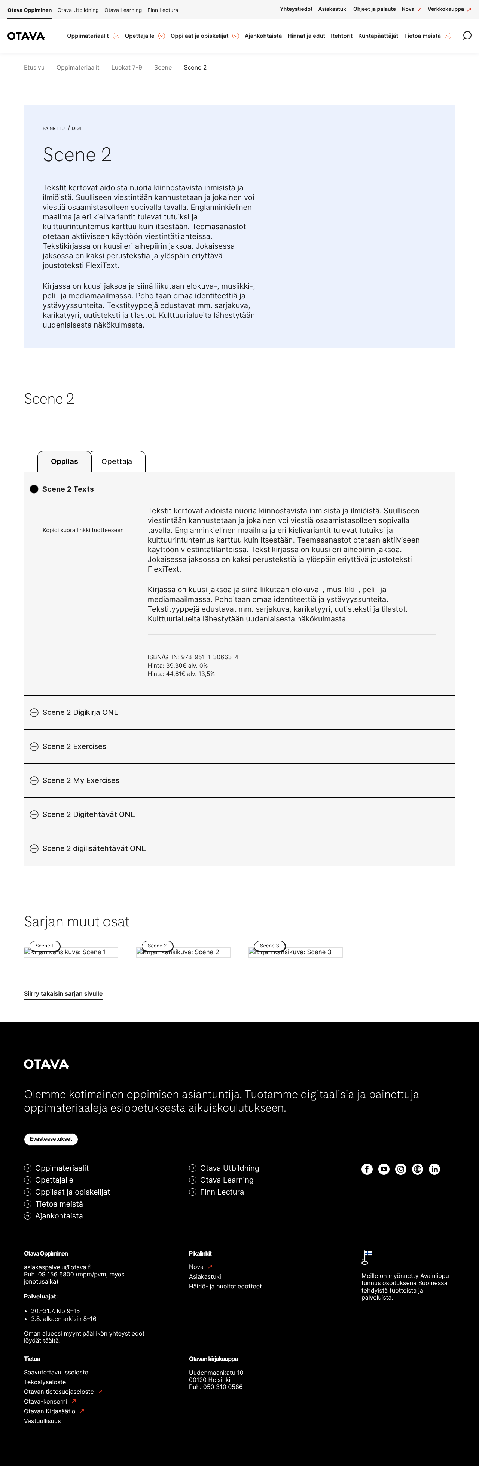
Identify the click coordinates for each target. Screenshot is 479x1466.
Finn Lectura (162, 10)
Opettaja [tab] (116, 461)
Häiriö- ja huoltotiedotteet (225, 1286)
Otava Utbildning (78, 10)
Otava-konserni (46, 1401)
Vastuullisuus (42, 1420)
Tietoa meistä (59, 1203)
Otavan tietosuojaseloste (59, 1391)
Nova (197, 1266)
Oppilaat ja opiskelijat (72, 1191)
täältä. (52, 1340)
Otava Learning (123, 10)
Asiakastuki (205, 1276)
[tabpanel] (239, 669)
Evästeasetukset (51, 1139)
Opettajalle (54, 1179)
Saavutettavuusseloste (56, 1372)
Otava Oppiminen (29, 10)
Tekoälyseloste (45, 1382)
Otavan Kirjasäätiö (50, 1411)
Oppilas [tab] (64, 461)
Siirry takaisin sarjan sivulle (63, 993)
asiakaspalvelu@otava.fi (58, 1267)
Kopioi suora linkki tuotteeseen (83, 530)
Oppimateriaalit (62, 1168)
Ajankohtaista (59, 1215)
